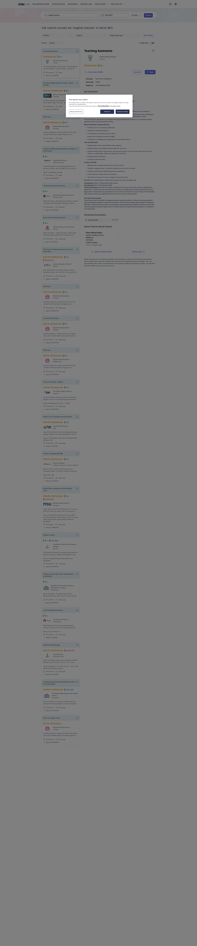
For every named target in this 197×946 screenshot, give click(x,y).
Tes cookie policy (103, 106)
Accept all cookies (122, 111)
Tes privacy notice (115, 106)
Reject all (107, 111)
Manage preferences (76, 111)
